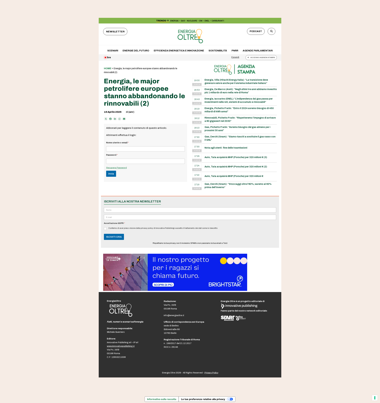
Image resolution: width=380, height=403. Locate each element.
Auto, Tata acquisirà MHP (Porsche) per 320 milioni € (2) (236, 166)
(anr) (131, 112)
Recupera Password (116, 168)
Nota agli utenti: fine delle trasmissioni (226, 147)
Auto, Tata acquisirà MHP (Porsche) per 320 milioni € (234, 176)
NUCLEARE (192, 21)
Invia (111, 173)
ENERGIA (174, 21)
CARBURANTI (218, 21)
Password (112, 155)
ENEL (207, 21)
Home (107, 68)
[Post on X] (106, 119)
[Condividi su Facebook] (110, 119)
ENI (200, 21)
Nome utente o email (117, 143)
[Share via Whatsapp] (120, 119)
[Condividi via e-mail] (124, 119)
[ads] (175, 290)
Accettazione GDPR (114, 223)
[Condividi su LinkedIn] (115, 119)
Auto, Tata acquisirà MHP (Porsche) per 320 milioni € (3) (236, 157)
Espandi (235, 57)
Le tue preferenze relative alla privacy (203, 399)
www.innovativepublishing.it (121, 346)
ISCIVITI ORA (114, 236)
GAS (183, 21)
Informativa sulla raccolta (161, 399)
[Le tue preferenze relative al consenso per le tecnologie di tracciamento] (375, 398)
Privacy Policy (211, 373)
